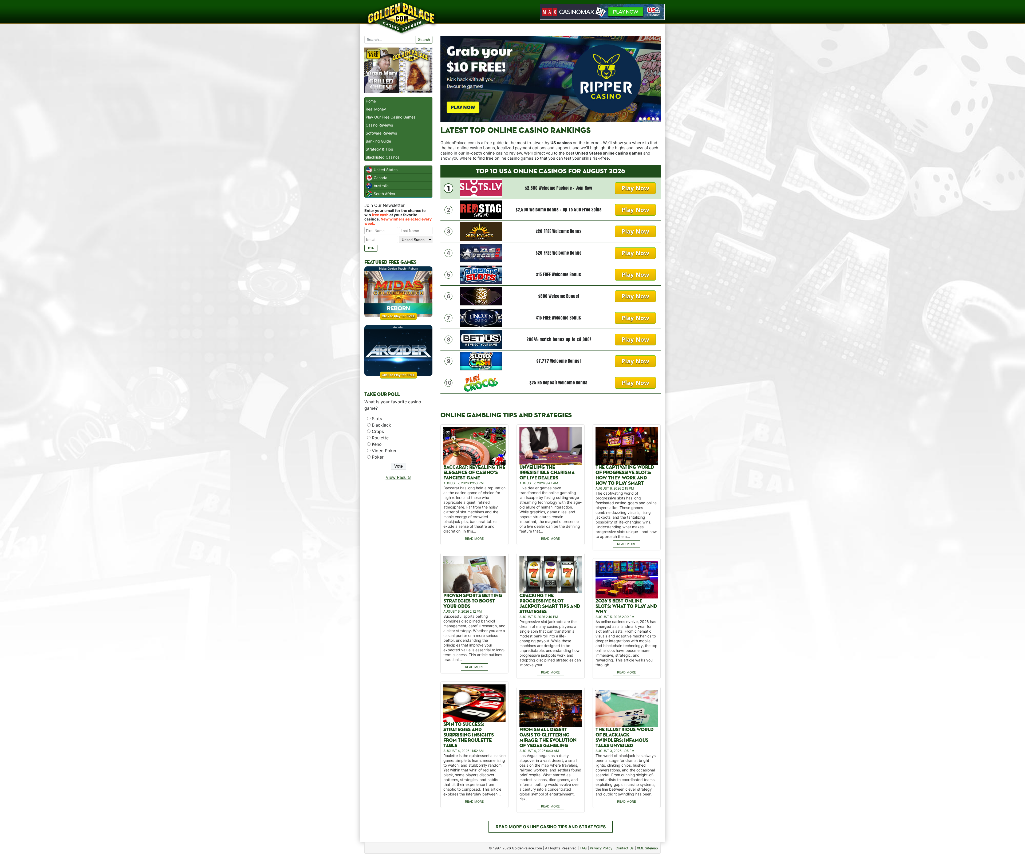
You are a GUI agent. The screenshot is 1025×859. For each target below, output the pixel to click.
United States (385, 169)
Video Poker (384, 450)
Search (424, 39)
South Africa (384, 193)
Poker (378, 457)
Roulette (380, 437)
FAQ (583, 848)
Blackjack (381, 425)
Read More (474, 539)
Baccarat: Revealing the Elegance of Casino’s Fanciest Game (474, 472)
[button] (640, 119)
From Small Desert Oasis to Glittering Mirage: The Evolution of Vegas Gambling (548, 738)
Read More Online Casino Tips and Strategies (551, 826)
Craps (378, 431)
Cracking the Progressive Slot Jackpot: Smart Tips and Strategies (549, 604)
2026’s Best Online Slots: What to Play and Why (626, 606)
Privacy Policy (601, 848)
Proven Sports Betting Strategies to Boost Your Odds (472, 601)
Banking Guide (378, 141)
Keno (377, 444)
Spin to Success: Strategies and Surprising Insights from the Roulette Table (468, 735)
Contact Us (625, 848)
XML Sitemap (647, 848)
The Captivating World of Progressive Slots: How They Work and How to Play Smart (625, 475)
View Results (398, 477)
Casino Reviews (379, 125)
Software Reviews (381, 133)
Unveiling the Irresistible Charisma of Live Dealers (547, 472)
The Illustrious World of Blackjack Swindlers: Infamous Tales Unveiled (624, 738)
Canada (380, 177)
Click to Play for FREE (398, 316)
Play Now (635, 188)
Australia (381, 185)
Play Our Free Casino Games (390, 117)
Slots (377, 418)
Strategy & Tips (379, 149)
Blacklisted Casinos (382, 157)
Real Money (376, 109)
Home (371, 101)
